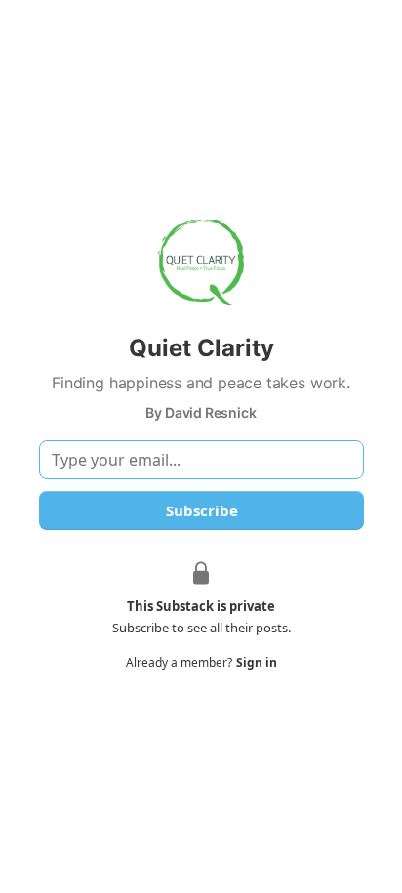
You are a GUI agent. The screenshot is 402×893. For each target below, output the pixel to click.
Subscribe (201, 510)
